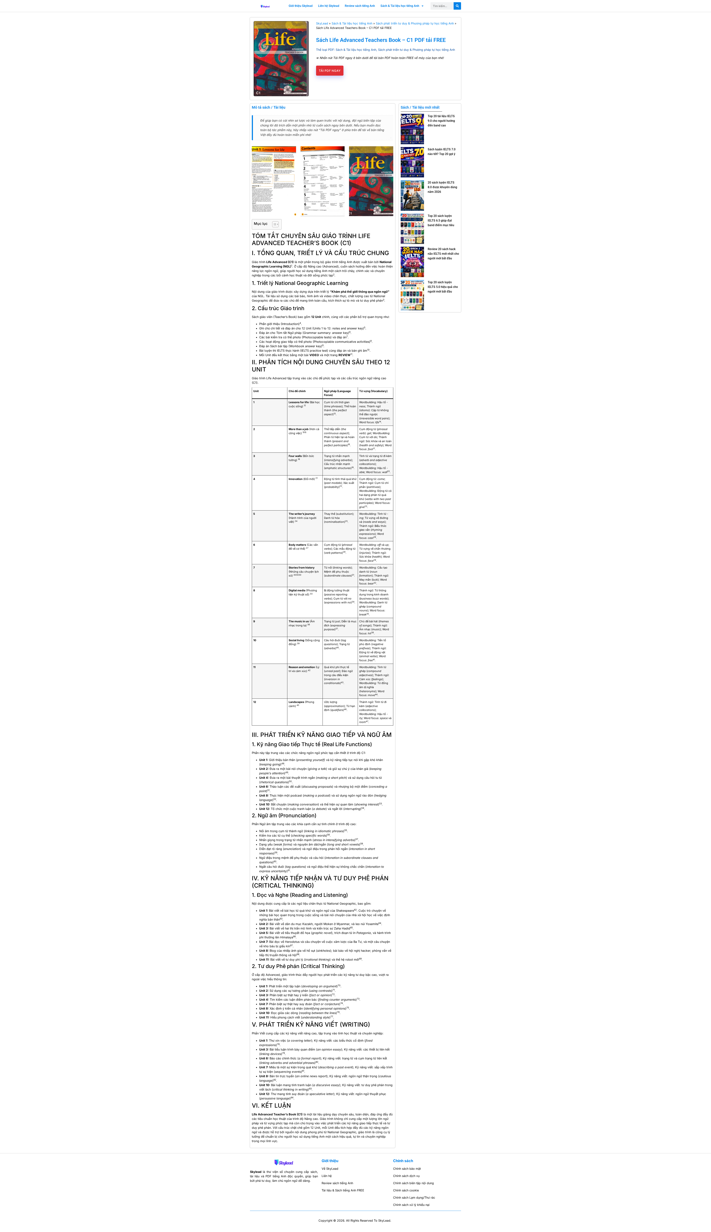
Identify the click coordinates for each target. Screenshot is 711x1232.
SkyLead (322, 23)
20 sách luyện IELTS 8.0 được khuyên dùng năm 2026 (442, 187)
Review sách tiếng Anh (360, 6)
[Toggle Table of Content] (273, 224)
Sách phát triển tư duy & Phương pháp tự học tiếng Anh (415, 23)
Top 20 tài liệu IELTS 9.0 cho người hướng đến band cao (441, 120)
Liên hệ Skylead (328, 6)
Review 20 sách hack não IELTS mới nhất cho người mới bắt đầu (443, 253)
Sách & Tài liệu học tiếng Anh (399, 6)
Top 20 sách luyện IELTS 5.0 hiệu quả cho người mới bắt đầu (443, 286)
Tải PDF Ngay (330, 70)
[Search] (457, 6)
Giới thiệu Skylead (301, 6)
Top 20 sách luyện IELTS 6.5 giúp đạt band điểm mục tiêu (441, 220)
